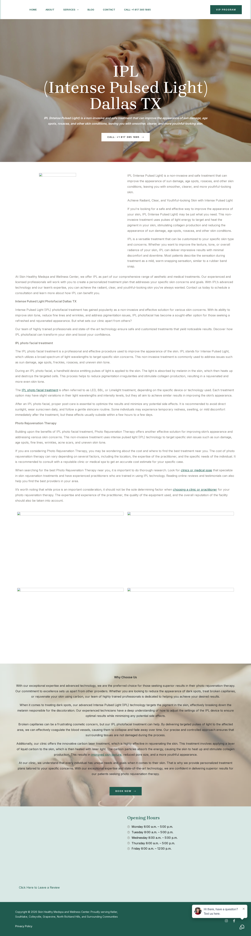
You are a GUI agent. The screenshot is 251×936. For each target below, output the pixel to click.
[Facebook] (170, 10)
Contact (109, 9)
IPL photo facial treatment (40, 390)
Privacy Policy (23, 926)
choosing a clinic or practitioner (195, 489)
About (50, 9)
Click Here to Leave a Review (39, 887)
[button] (77, 9)
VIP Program (226, 9)
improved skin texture (106, 754)
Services (69, 9)
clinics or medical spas (196, 470)
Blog (90, 9)
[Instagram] (162, 10)
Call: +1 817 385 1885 (137, 9)
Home (33, 9)
